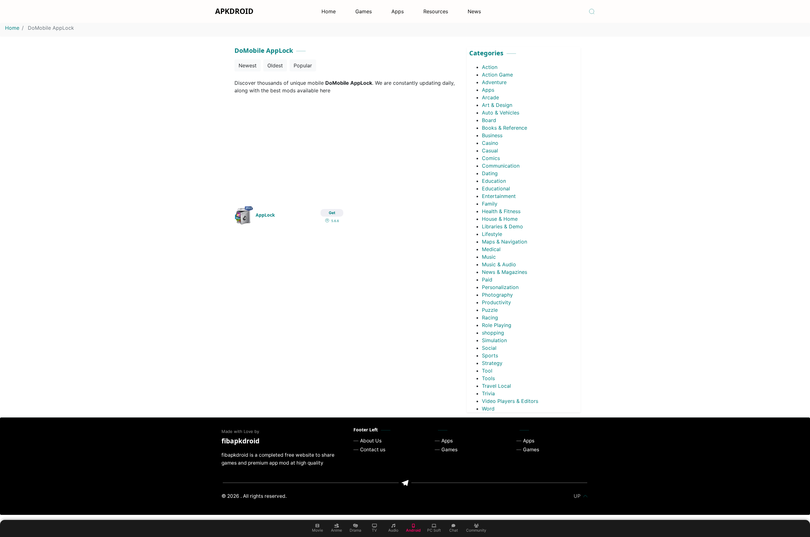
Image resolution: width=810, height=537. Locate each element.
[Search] (591, 11)
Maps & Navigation (504, 241)
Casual (490, 150)
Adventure (494, 82)
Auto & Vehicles (500, 112)
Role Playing (496, 325)
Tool (487, 370)
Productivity (496, 302)
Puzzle (490, 310)
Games (363, 11)
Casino (490, 143)
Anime (336, 530)
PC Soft (434, 530)
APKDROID (234, 11)
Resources (435, 11)
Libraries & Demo (502, 226)
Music (489, 257)
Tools (488, 378)
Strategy (492, 363)
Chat (453, 530)
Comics (491, 158)
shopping (493, 333)
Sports (490, 355)
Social (489, 348)
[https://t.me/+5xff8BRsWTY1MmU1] (405, 483)
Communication (501, 166)
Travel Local (496, 386)
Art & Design (497, 105)
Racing (490, 317)
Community (476, 530)
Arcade (490, 97)
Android (413, 530)
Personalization (500, 287)
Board (489, 120)
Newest (248, 65)
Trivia (488, 393)
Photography (497, 295)
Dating (490, 173)
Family (489, 204)
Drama (355, 530)
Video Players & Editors (510, 401)
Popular (303, 65)
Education (494, 181)
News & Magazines (504, 272)
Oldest (275, 65)
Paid (487, 279)
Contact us (372, 450)
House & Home (500, 219)
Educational (496, 188)
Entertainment (499, 196)
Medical (491, 249)
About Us (371, 441)
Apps (397, 11)
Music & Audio (499, 264)
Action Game (497, 74)
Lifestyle (492, 234)
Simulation (494, 340)
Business (492, 135)
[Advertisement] (346, 146)
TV (374, 530)
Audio (393, 530)
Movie (317, 530)
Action (489, 67)
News (474, 11)
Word (488, 408)
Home (328, 11)
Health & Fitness (501, 211)
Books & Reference (504, 128)
